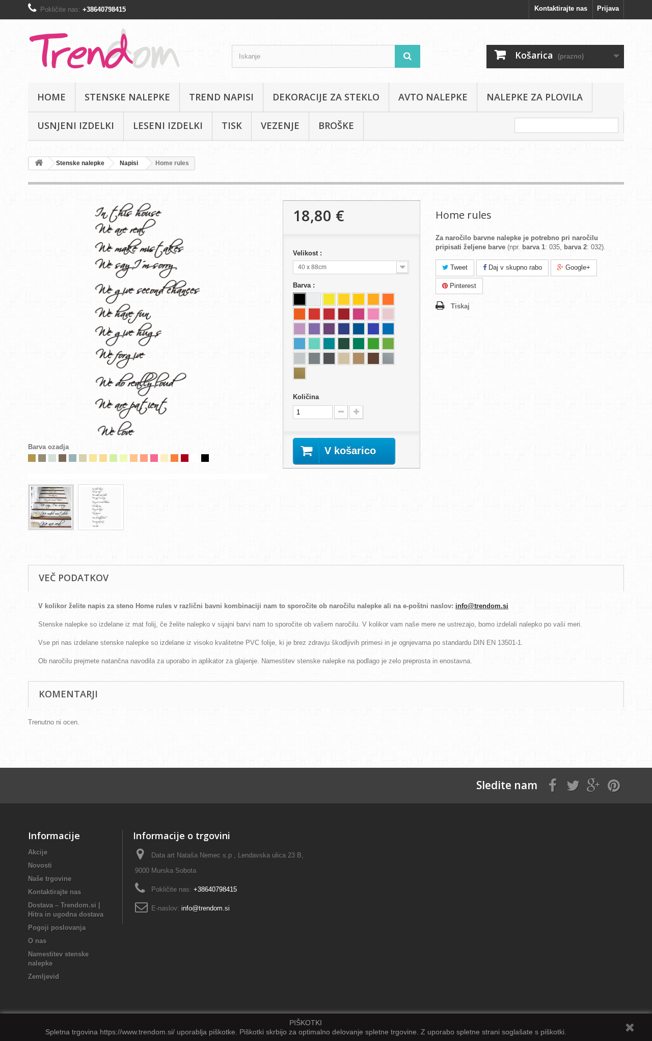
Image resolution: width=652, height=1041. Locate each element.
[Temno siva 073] (329, 358)
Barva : (305, 285)
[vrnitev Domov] (38, 163)
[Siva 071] (314, 358)
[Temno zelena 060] (343, 343)
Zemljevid (43, 976)
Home (51, 97)
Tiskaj (460, 306)
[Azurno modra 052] (388, 328)
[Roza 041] (358, 314)
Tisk (232, 125)
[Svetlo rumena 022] (343, 299)
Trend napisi (221, 97)
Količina (306, 397)
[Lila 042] (299, 328)
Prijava (608, 8)
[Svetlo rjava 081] (358, 358)
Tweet (458, 267)
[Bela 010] (314, 299)
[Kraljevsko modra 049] (343, 328)
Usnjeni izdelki (75, 125)
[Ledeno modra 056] (299, 343)
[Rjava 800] (373, 358)
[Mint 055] (314, 343)
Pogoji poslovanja (57, 927)
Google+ (576, 267)
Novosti (40, 865)
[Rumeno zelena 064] (373, 343)
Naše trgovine (49, 878)
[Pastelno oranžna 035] (388, 299)
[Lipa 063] (388, 343)
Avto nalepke (433, 97)
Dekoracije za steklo (326, 97)
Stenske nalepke (127, 97)
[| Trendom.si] (122, 48)
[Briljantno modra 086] (373, 328)
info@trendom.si (481, 606)
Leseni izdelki (168, 125)
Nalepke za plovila (534, 97)
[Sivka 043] (314, 328)
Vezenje (280, 125)
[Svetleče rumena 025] (329, 299)
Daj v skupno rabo (514, 267)
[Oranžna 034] (299, 314)
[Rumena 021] (358, 299)
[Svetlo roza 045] (373, 314)
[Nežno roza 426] (388, 314)
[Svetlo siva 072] (299, 358)
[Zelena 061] (358, 343)
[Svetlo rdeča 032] (314, 314)
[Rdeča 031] (329, 314)
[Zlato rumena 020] (373, 299)
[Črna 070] (299, 299)
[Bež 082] (343, 358)
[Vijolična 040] (329, 328)
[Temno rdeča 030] (343, 314)
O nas (37, 941)
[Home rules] (51, 507)
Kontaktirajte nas (560, 8)
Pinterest (462, 286)
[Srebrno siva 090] (388, 358)
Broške (336, 125)
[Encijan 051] (358, 328)
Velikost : (308, 253)
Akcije (37, 852)
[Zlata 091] (299, 373)
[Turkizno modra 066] (329, 343)
